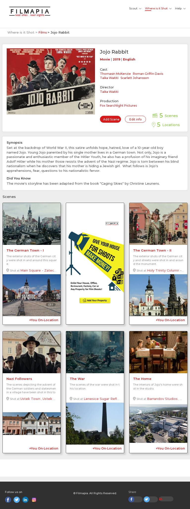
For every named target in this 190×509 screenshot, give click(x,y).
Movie (105, 59)
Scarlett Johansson (134, 78)
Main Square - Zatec (37, 270)
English (129, 59)
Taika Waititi (109, 78)
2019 (116, 59)
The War (77, 379)
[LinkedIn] (25, 500)
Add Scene (111, 119)
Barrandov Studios (162, 399)
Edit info (135, 119)
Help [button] (178, 8)
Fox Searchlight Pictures (118, 105)
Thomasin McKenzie (115, 74)
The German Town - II (152, 250)
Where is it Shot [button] (156, 8)
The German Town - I (25, 250)
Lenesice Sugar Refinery (104, 399)
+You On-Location (43, 320)
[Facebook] (8, 500)
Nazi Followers (19, 379)
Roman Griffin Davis (148, 74)
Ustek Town (30, 399)
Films (42, 32)
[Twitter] (17, 500)
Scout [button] (133, 8)
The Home (142, 379)
